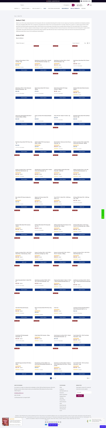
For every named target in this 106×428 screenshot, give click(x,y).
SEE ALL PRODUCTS (75, 8)
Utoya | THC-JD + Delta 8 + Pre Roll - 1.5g (62, 115)
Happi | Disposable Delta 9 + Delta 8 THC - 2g (24, 281)
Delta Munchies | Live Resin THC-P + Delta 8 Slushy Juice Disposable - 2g (43, 170)
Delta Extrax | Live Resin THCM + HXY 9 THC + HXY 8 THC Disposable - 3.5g (42, 281)
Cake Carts (56, 307)
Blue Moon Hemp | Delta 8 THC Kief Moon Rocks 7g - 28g (81, 116)
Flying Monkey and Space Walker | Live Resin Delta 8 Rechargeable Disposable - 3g (43, 363)
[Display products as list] (89, 43)
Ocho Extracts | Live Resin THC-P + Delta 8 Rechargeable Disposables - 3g (62, 336)
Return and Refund (63, 394)
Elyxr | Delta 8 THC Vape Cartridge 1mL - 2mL (23, 198)
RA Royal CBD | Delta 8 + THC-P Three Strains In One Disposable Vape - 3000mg (81, 225)
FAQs (61, 387)
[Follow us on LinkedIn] (58, 422)
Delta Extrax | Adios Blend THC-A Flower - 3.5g (81, 61)
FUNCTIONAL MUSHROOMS (54, 8)
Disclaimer (62, 392)
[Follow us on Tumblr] (60, 422)
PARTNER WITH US (64, 390)
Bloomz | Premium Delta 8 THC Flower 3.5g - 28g (43, 308)
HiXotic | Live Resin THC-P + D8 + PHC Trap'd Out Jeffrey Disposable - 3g (80, 170)
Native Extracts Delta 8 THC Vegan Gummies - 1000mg (60, 89)
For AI (61, 410)
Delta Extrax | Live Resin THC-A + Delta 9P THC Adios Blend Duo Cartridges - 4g (43, 61)
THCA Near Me (63, 408)
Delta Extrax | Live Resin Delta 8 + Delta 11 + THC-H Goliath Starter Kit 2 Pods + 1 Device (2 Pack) (62, 364)
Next (88, 378)
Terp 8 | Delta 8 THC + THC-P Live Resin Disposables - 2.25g (81, 336)
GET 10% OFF (53, 424)
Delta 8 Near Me (63, 405)
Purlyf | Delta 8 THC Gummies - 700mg (42, 335)
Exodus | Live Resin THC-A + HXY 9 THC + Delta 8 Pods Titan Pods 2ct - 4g (24, 170)
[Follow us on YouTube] (54, 422)
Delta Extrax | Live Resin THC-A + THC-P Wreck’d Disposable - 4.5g (62, 61)
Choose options (24, 70)
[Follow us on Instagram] (50, 422)
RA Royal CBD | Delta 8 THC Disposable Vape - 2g (42, 225)
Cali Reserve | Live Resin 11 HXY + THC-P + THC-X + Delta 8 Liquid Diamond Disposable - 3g (81, 281)
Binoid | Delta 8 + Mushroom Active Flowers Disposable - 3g (62, 143)
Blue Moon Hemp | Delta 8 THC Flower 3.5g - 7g (24, 143)
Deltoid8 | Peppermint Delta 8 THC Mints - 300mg (24, 363)
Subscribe (80, 395)
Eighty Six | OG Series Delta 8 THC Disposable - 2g (41, 198)
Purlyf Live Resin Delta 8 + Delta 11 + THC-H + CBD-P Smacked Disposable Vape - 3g (62, 281)
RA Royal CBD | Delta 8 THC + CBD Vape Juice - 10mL (81, 198)
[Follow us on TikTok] (56, 422)
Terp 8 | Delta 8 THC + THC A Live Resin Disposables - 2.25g (81, 363)
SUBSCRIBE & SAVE (86, 1)
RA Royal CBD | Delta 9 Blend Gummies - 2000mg (81, 89)
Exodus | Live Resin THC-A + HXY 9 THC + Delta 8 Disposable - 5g (81, 253)
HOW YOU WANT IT (36, 8)
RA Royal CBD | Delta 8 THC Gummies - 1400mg (23, 225)
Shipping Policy (63, 396)
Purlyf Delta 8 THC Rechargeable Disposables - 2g (22, 336)
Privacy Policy (62, 399)
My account (79, 5)
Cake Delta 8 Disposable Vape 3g (22, 307)
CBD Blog (62, 398)
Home (15, 16)
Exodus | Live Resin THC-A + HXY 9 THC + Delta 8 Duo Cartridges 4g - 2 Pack (43, 253)
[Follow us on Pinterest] (52, 422)
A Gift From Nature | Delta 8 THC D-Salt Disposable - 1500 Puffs (61, 170)
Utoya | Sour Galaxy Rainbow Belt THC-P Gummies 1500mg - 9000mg (23, 116)
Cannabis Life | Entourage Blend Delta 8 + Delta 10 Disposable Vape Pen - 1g (81, 308)
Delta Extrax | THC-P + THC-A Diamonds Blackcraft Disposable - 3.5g (23, 89)
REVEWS (83, 8)
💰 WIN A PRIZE (102, 214)
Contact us (62, 389)
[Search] (73, 5)
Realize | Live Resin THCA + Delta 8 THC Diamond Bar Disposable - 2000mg (81, 143)
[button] (22, 417)
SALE (45, 8)
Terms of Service (63, 401)
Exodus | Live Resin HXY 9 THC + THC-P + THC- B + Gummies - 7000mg (62, 253)
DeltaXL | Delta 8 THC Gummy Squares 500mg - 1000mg (42, 143)
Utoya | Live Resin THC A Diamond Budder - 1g (43, 116)
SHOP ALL (16, 8)
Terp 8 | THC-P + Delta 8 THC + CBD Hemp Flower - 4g (62, 198)
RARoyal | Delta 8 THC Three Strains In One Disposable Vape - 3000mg (62, 225)
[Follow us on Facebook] (45, 422)
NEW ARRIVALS (65, 8)
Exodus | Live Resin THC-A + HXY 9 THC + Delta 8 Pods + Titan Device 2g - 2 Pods (24, 253)
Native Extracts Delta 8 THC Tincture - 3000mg (42, 89)
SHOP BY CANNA (25, 8)
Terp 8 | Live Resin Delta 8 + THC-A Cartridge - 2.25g (22, 61)
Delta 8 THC (20, 16)
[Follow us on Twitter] (48, 422)
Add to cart (63, 206)
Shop (61, 403)
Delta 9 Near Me (63, 407)
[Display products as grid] (87, 43)
